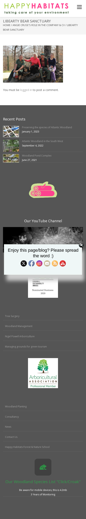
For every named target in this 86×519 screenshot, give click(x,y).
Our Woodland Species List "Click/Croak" (43, 481)
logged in (26, 90)
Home (6, 25)
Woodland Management (18, 326)
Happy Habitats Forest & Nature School (27, 447)
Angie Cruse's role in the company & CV (39, 25)
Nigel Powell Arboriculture (20, 336)
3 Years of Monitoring (43, 494)
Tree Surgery (12, 316)
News (8, 426)
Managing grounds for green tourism (26, 346)
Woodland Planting (16, 406)
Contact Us (11, 437)
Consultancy (12, 416)
